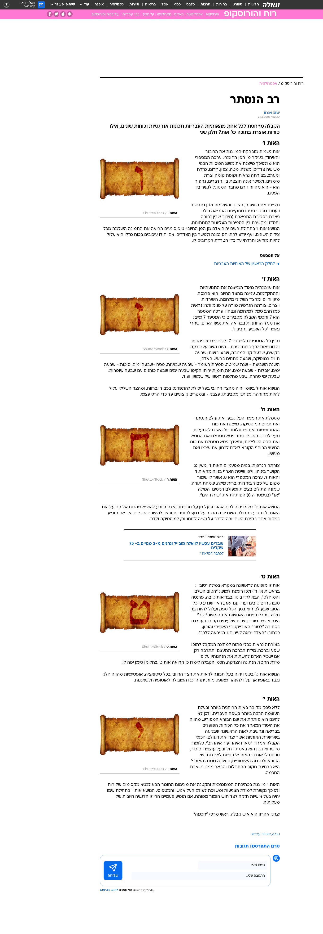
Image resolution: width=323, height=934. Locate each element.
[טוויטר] (56, 14)
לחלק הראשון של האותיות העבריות (244, 264)
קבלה (276, 834)
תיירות (134, 4)
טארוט (178, 14)
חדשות (253, 4)
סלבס (190, 4)
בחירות (221, 4)
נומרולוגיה (164, 14)
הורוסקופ (212, 14)
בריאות (150, 4)
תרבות (205, 4)
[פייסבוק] (50, 14)
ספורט (237, 4)
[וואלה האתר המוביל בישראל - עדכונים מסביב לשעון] (271, 4)
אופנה (99, 4)
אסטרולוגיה (195, 14)
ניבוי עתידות (130, 14)
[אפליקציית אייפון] (63, 14)
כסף (177, 4)
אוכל (165, 4)
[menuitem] (250, 4)
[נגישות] (6, 5)
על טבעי (148, 14)
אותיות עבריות (260, 834)
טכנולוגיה (116, 4)
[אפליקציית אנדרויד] (70, 14)
